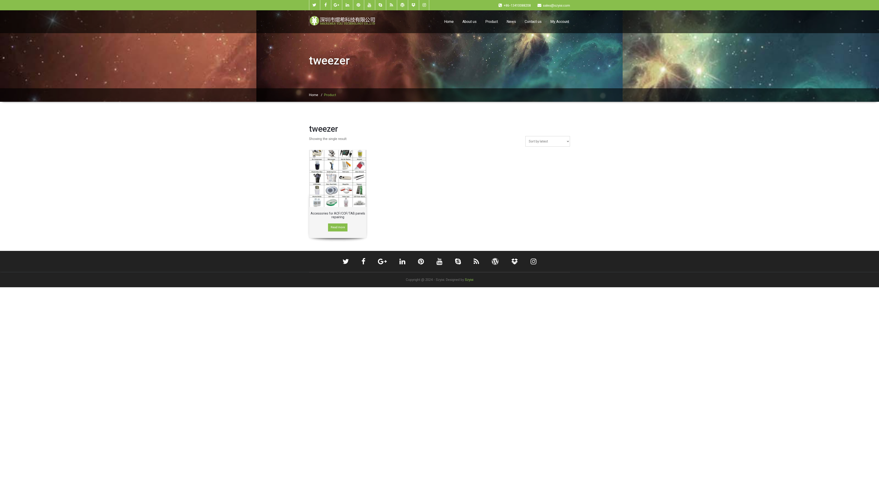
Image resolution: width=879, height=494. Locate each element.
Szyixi (469, 280)
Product (491, 21)
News (511, 21)
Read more (338, 227)
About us (469, 21)
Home (449, 21)
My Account (559, 21)
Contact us (533, 21)
